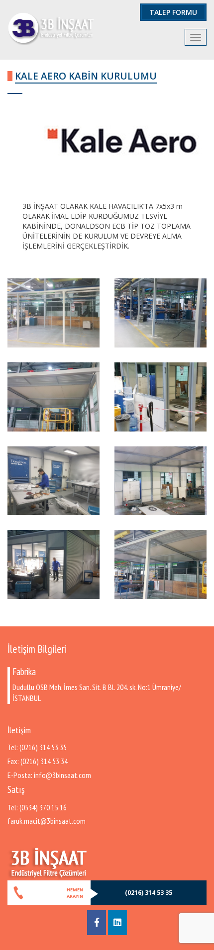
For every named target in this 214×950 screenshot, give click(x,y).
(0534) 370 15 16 (43, 807)
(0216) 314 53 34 (44, 761)
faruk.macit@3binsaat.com (46, 821)
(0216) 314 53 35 (43, 747)
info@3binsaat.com (62, 775)
